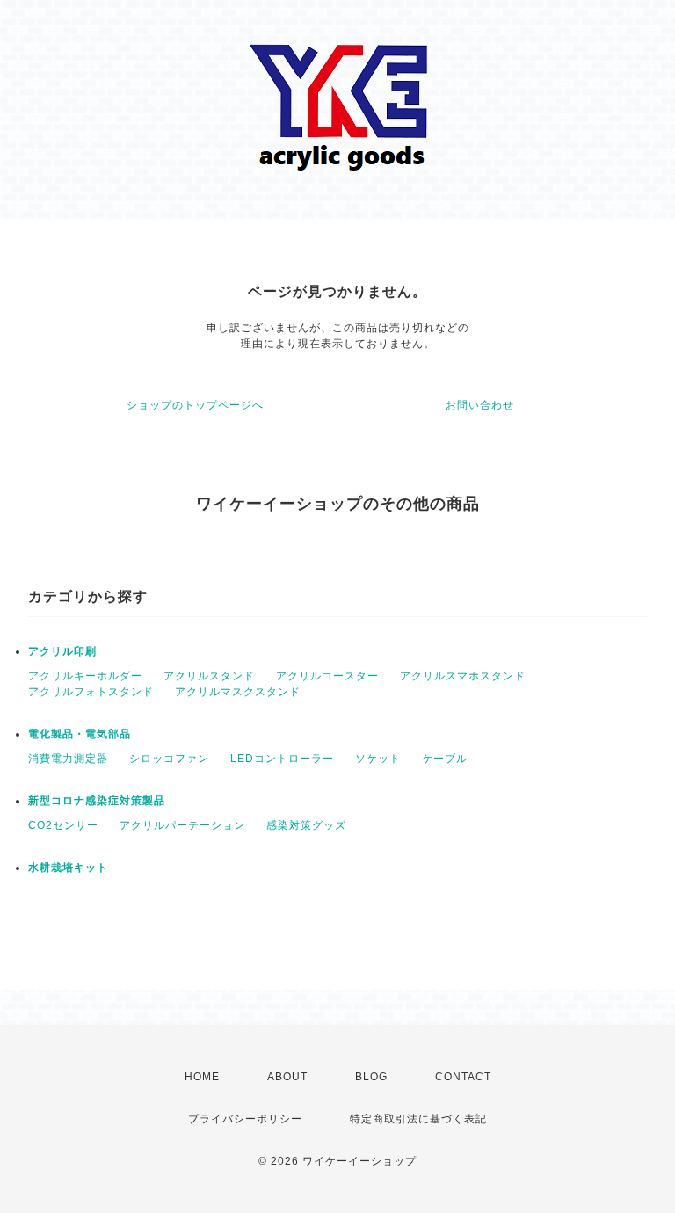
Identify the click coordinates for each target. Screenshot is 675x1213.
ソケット (378, 758)
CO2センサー (63, 825)
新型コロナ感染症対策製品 (96, 801)
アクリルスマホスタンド (463, 676)
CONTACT (463, 1077)
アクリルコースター (327, 676)
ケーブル (445, 758)
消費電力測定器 (68, 758)
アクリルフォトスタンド (91, 692)
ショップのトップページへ (195, 405)
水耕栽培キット (68, 867)
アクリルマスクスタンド (238, 692)
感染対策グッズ (306, 825)
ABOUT (287, 1077)
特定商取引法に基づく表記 (418, 1119)
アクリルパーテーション (182, 825)
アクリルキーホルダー (85, 676)
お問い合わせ (480, 405)
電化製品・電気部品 (79, 734)
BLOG (371, 1077)
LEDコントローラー (282, 758)
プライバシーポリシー (245, 1119)
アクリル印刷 (62, 651)
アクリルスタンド (209, 676)
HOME (202, 1077)
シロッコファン (169, 758)
